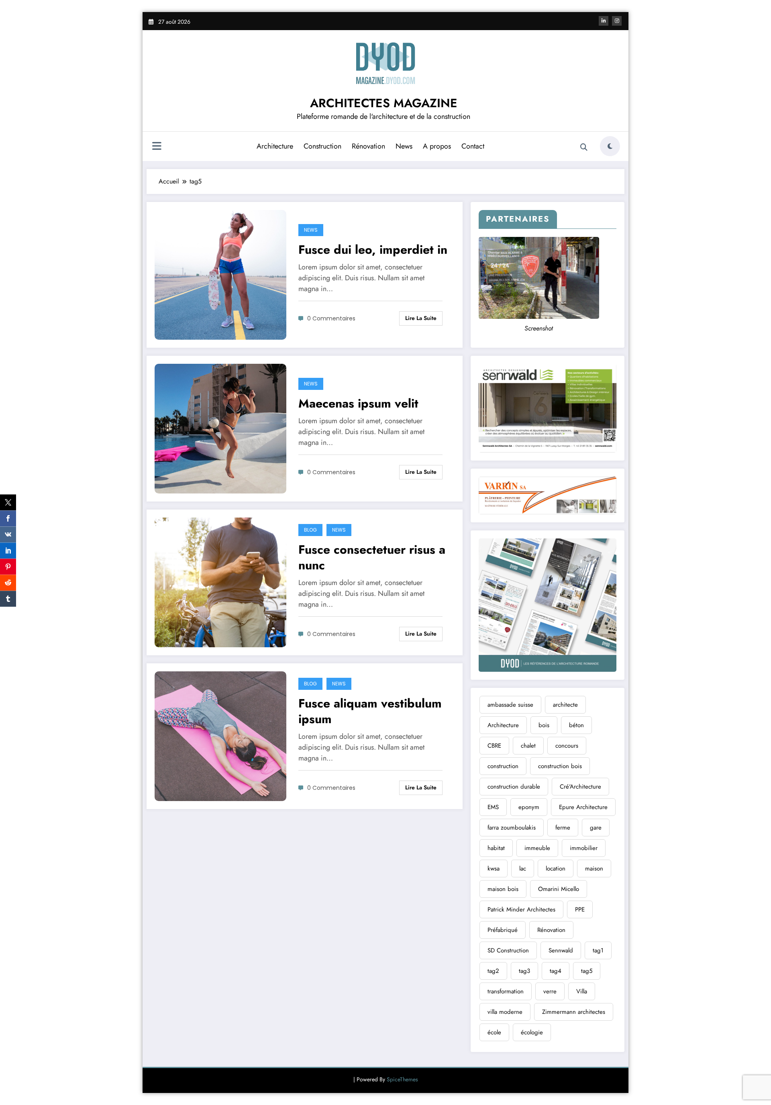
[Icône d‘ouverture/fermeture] (157, 147)
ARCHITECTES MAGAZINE (383, 103)
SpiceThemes (402, 1079)
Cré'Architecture (580, 786)
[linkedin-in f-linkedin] (603, 21)
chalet (528, 745)
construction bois (560, 766)
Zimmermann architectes (573, 1011)
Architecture (275, 146)
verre (550, 991)
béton (576, 725)
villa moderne (504, 1011)
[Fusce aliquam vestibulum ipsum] (220, 735)
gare (596, 827)
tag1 (598, 950)
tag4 (555, 970)
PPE (580, 909)
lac (522, 868)
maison (594, 868)
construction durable (513, 786)
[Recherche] (584, 147)
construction (502, 766)
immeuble (537, 848)
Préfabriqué (502, 930)
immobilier (584, 848)
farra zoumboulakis (511, 827)
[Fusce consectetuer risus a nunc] (220, 581)
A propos (437, 146)
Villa (581, 991)
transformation (505, 991)
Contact (472, 146)
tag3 (524, 970)
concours (566, 745)
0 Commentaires (331, 318)
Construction (322, 146)
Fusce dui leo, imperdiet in (372, 249)
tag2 (493, 970)
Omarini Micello (558, 889)
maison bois (502, 889)
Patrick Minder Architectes (521, 909)
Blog (310, 529)
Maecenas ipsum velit (358, 403)
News (404, 146)
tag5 (586, 970)
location (555, 868)
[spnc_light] (610, 146)
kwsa (493, 868)
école (494, 1032)
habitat (496, 848)
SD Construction (508, 950)
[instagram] (617, 21)
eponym (528, 807)
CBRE (494, 745)
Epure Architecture (583, 807)
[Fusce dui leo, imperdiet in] (220, 274)
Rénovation (368, 146)
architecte (565, 704)
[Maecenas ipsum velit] (220, 427)
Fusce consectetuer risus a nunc (371, 557)
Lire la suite (420, 318)
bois (543, 725)
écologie (532, 1032)
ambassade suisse (510, 704)
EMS (493, 807)
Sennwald (561, 950)
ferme (562, 827)
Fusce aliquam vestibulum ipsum (370, 711)
